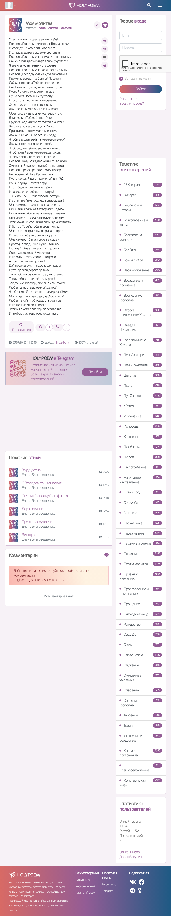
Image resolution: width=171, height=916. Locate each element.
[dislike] (58, 327)
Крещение (141, 436)
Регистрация (129, 99)
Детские (141, 375)
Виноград (29, 534)
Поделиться (21, 329)
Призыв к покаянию (139, 576)
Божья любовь (142, 260)
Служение (141, 665)
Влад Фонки (63, 342)
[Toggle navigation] (160, 5)
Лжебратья (141, 446)
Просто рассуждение (38, 521)
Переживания (142, 533)
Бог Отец (141, 250)
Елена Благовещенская (54, 28)
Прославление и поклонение (139, 591)
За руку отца (31, 470)
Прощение (141, 604)
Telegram (107, 891)
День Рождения (141, 365)
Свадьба (141, 634)
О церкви (141, 512)
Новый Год (141, 492)
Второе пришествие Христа (139, 312)
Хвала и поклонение (139, 753)
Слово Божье (142, 655)
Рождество (141, 624)
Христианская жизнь (139, 782)
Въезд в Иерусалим (139, 327)
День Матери (141, 354)
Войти (140, 89)
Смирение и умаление (139, 677)
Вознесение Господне (139, 297)
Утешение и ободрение (139, 738)
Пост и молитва (142, 564)
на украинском (85, 886)
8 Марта (141, 195)
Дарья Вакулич (130, 856)
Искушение (141, 416)
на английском (85, 893)
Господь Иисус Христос (139, 342)
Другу (141, 385)
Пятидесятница (141, 614)
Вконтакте (109, 884)
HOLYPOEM (42, 358)
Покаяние (142, 553)
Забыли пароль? (131, 103)
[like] (40, 327)
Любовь (142, 457)
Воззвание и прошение (139, 282)
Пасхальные (141, 523)
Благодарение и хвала (139, 222)
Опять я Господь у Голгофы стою (46, 495)
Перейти (95, 371)
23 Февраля (141, 184)
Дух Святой (142, 395)
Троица (141, 725)
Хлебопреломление (139, 768)
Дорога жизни (32, 508)
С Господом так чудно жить (42, 483)
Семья (141, 644)
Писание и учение (141, 543)
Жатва (141, 406)
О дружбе (141, 502)
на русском (82, 880)
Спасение (142, 690)
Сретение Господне (139, 703)
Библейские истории (139, 207)
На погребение (141, 467)
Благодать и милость (139, 237)
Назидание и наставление (139, 480)
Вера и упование (142, 270)
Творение (141, 715)
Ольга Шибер (129, 852)
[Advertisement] (58, 420)
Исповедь (141, 426)
